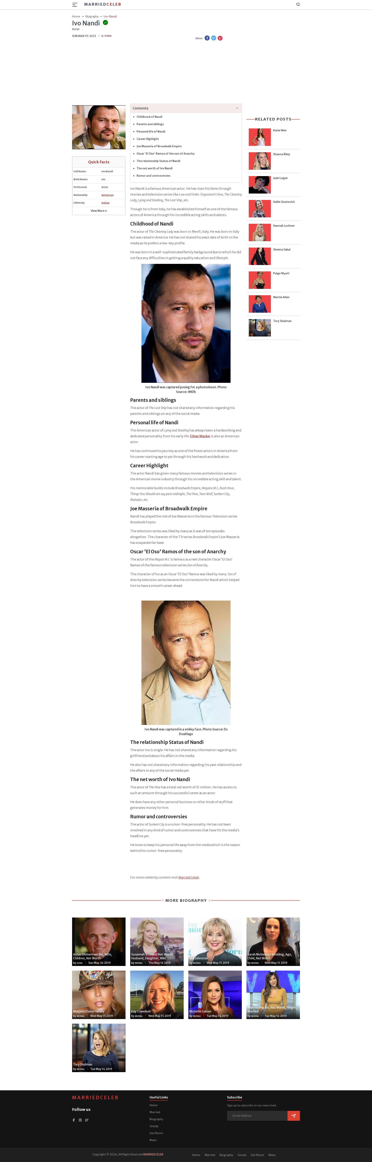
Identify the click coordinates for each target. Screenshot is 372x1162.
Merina (139, 963)
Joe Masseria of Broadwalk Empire (159, 146)
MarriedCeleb (95, 1098)
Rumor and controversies (153, 175)
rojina (108, 36)
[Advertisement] (186, 72)
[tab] (186, 108)
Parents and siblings (150, 124)
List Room (156, 1133)
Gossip (154, 1126)
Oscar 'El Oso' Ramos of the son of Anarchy (166, 153)
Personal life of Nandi (151, 131)
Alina (80, 963)
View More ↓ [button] (99, 211)
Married (102, 4)
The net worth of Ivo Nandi (154, 168)
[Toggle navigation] (76, 4)
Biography (156, 1119)
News (153, 1140)
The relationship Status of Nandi (159, 161)
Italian (105, 202)
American (108, 195)
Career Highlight (148, 139)
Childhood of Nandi (149, 117)
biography (92, 16)
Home (154, 1105)
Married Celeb (188, 877)
